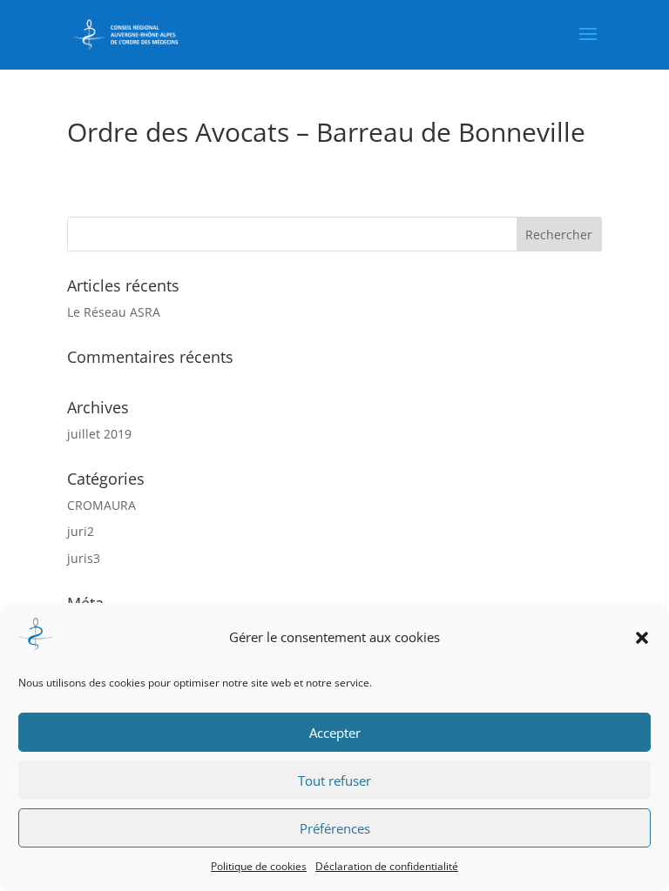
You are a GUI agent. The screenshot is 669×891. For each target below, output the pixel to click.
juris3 (83, 558)
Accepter (335, 732)
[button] (642, 637)
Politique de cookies (259, 866)
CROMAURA (101, 505)
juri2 (80, 531)
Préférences (335, 828)
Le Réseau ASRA (113, 312)
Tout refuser (334, 780)
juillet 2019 (99, 433)
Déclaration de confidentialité (386, 866)
